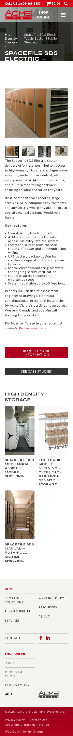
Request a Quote (14, 674)
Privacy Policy (15, 719)
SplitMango (35, 731)
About (44, 616)
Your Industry (51, 598)
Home (9, 589)
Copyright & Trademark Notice (27, 724)
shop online (43, 14)
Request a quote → (33, 328)
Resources (48, 607)
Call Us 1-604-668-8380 (23, 3)
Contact (13, 638)
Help (9, 694)
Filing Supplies (17, 611)
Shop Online (15, 653)
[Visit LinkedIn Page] (48, 638)
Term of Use (38, 719)
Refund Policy (17, 685)
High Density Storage (11, 38)
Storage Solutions (14, 600)
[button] (63, 15)
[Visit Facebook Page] (41, 638)
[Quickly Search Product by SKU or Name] (66, 4)
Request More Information (36, 352)
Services (12, 620)
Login (10, 663)
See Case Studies (36, 371)
